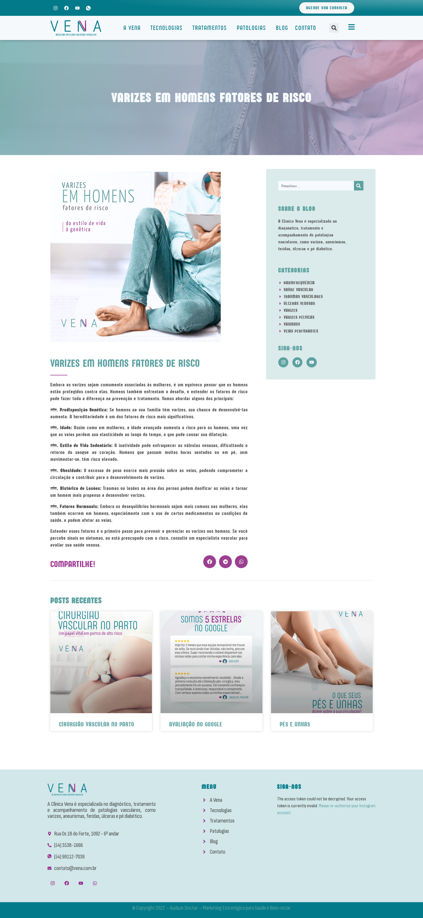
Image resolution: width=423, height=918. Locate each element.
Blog (282, 27)
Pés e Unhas (295, 724)
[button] (334, 28)
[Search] (358, 185)
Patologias (251, 27)
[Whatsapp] (95, 883)
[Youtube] (77, 8)
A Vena (132, 27)
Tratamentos (210, 27)
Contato (305, 27)
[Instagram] (55, 8)
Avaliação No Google (195, 724)
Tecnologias (166, 27)
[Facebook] (66, 8)
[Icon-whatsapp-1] (88, 8)
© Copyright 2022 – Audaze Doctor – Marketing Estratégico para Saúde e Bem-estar (211, 907)
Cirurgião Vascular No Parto (96, 724)
